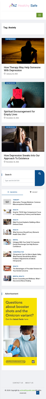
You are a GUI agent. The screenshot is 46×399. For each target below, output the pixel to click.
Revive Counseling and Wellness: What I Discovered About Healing (26, 280)
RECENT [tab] (35, 192)
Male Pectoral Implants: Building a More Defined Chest (26, 223)
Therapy (16, 200)
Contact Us (18, 383)
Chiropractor (18, 252)
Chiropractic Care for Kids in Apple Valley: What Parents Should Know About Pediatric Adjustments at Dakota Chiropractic (27, 257)
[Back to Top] (37, 393)
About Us (29, 383)
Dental (15, 240)
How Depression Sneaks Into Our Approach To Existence (22, 157)
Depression (10, 39)
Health (15, 210)
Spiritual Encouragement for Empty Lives (19, 113)
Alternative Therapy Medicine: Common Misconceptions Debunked (27, 203)
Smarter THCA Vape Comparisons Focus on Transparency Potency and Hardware (27, 213)
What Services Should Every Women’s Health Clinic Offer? (26, 233)
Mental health (18, 276)
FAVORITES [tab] (13, 192)
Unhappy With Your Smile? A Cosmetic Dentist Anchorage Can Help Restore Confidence (26, 244)
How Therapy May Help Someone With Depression (22, 69)
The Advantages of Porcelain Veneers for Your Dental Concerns (27, 270)
